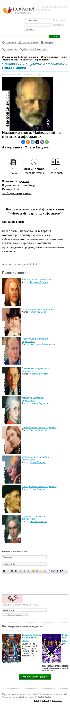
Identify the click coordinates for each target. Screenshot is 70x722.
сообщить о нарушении (16, 193)
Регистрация (59, 20)
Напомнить (58, 25)
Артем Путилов (38, 430)
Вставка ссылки (37, 571)
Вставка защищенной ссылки (41, 571)
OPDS (45, 700)
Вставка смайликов (33, 571)
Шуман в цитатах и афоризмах (39, 427)
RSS (36, 700)
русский (24, 181)
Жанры (48, 42)
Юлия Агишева (38, 311)
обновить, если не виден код (20, 604)
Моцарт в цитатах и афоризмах (33, 399)
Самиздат (11, 49)
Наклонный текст (8, 571)
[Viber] (42, 142)
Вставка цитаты (54, 571)
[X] (37, 142)
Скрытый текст (50, 571)
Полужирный (4, 571)
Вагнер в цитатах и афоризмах (39, 486)
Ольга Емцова (37, 147)
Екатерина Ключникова (43, 344)
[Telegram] (33, 142)
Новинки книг (29, 42)
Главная (10, 42)
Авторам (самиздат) (35, 49)
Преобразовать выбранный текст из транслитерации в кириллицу (57, 571)
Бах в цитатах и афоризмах (37, 279)
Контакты (57, 700)
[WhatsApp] (47, 142)
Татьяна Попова (39, 282)
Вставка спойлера (61, 571)
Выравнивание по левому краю (21, 571)
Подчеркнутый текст (12, 571)
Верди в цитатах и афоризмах (39, 309)
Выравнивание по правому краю (28, 571)
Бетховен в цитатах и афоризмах (34, 517)
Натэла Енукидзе (39, 373)
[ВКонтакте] (23, 142)
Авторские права (35, 676)
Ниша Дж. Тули (29, 640)
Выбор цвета (45, 571)
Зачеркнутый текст (16, 571)
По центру (25, 571)
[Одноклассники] (28, 142)
